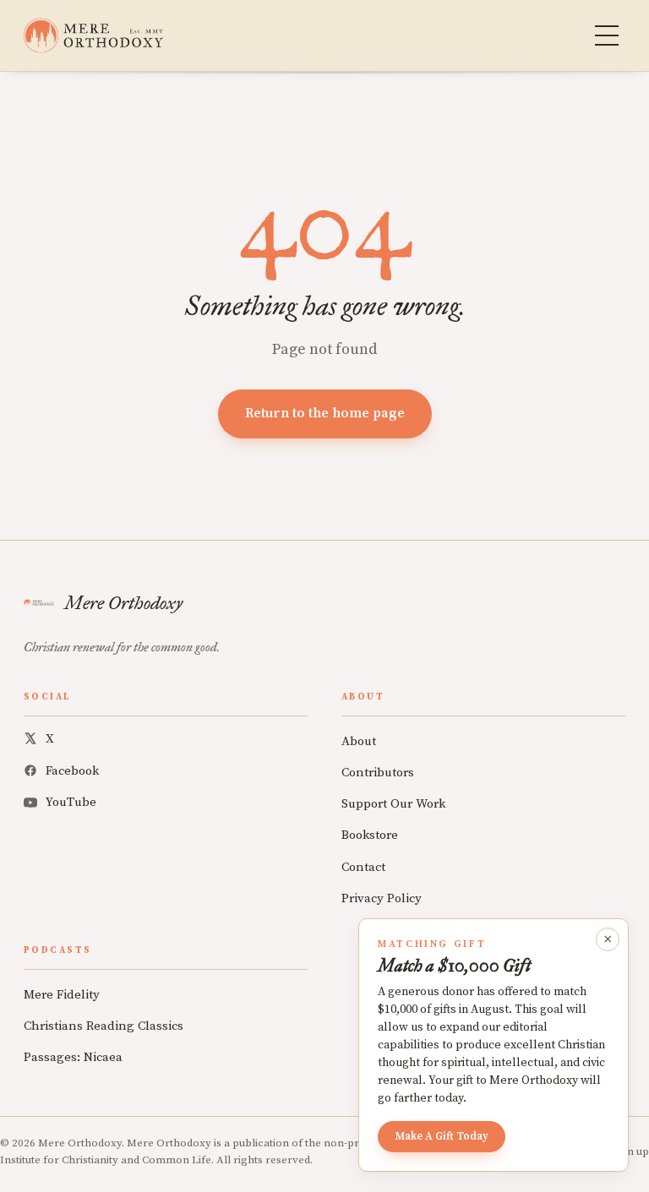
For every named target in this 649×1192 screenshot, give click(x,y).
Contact (363, 867)
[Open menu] (606, 35)
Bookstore (369, 835)
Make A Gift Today (441, 1136)
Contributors (377, 773)
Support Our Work (393, 804)
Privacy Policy (381, 898)
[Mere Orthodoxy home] (93, 35)
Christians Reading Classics (103, 1026)
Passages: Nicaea (73, 1057)
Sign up (630, 1151)
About (358, 741)
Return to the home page (325, 413)
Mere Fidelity (62, 995)
